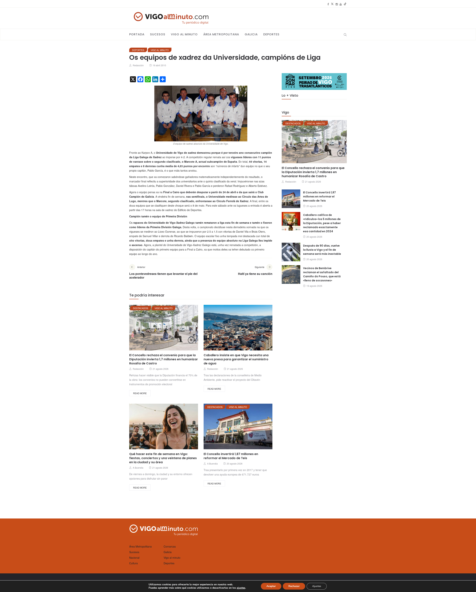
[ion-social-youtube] (341, 4)
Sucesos (157, 34)
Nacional (134, 557)
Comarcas (170, 546)
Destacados (140, 308)
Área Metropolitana (221, 34)
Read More (140, 393)
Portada (136, 34)
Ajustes (316, 586)
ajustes (241, 588)
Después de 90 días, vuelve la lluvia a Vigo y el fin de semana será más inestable (322, 250)
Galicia (251, 34)
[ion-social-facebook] (328, 4)
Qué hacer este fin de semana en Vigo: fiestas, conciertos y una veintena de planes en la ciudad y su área (163, 458)
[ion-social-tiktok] (345, 4)
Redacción (138, 65)
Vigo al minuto (184, 34)
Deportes (271, 34)
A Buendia (138, 467)
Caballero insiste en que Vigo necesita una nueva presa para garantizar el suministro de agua (236, 359)
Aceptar (271, 586)
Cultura (133, 563)
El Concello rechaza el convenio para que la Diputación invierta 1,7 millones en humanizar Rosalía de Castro (163, 359)
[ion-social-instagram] (337, 4)
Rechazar (294, 586)
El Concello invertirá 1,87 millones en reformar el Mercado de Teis (231, 456)
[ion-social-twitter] (332, 4)
